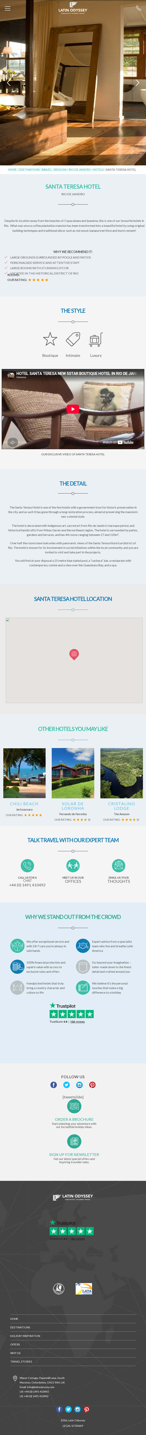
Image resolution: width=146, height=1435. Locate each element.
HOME (14, 1318)
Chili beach (24, 803)
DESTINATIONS (29, 169)
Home (12, 169)
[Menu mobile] (7, 9)
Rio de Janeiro (80, 169)
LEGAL (67, 1425)
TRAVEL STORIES (21, 1361)
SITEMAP (77, 1425)
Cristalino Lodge (121, 806)
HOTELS (98, 169)
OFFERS (15, 1344)
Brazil (47, 169)
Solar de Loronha (73, 806)
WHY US (15, 1353)
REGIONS (60, 169)
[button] (74, 654)
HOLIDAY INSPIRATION (25, 1335)
